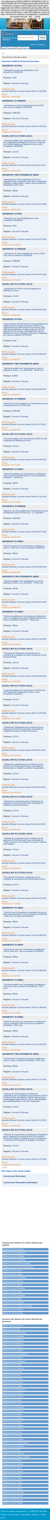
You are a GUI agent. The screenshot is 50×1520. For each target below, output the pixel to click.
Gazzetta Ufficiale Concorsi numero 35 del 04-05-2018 (24, 310)
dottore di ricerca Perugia (12, 1439)
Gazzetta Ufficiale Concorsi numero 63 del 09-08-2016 (24, 567)
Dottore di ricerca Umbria (12, 1309)
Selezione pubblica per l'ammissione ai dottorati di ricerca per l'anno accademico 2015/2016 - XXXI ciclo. (24, 986)
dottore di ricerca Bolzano (12, 1343)
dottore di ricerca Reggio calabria (16, 1457)
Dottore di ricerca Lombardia (14, 1278)
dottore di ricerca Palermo (13, 1429)
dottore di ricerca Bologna (13, 1340)
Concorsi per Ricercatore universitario (20, 1183)
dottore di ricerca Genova (12, 1393)
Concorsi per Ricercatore (14, 1176)
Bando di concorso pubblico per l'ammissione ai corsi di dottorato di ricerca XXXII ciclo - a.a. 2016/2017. (25, 512)
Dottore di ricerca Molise (12, 1285)
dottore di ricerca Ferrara (12, 1379)
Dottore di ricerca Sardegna (13, 1295)
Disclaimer (35, 1514)
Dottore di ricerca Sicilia (12, 1299)
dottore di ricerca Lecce (12, 1400)
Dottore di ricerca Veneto (12, 1313)
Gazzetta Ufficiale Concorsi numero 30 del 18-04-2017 (24, 460)
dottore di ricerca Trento (12, 1478)
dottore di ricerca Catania (12, 1358)
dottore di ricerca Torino (12, 1475)
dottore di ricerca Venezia (12, 1492)
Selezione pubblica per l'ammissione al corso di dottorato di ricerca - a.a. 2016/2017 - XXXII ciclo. (23, 582)
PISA (14, 78)
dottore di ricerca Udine (12, 1485)
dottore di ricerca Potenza (12, 1453)
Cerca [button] (42, 38)
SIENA (15, 191)
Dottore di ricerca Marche (12, 1281)
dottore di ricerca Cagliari (12, 1350)
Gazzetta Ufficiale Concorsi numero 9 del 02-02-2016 (23, 750)
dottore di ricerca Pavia (11, 1436)
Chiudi (37, 17)
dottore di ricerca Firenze (12, 1382)
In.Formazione (13, 1514)
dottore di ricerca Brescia (12, 1347)
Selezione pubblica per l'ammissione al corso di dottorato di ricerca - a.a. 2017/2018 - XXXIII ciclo (23, 369)
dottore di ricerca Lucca (12, 1404)
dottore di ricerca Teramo (12, 1471)
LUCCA (15, 152)
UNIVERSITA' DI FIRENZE (14, 101)
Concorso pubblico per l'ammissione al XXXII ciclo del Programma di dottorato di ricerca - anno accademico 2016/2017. (24, 692)
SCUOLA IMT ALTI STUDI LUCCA (17, 136)
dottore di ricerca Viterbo (12, 1503)
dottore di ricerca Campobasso (15, 1354)
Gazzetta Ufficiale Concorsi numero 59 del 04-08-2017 (24, 389)
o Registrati (40, 44)
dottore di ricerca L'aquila (12, 1397)
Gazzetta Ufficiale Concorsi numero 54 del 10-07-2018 (24, 204)
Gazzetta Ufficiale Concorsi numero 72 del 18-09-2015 (24, 970)
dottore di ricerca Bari (11, 1329)
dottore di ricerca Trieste (12, 1482)
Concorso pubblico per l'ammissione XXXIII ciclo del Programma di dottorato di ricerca (25, 439)
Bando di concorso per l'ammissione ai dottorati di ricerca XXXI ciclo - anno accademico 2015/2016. (24, 950)
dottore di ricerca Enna (11, 1375)
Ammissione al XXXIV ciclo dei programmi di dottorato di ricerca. (22, 290)
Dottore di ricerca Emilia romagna (16, 1263)
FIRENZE (16, 113)
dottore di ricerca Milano (12, 1414)
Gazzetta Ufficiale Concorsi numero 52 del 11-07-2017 (24, 424)
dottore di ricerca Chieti (12, 1365)
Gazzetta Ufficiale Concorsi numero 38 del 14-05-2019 (24, 91)
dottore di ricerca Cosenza (13, 1368)
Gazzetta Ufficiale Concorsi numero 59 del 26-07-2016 (24, 602)
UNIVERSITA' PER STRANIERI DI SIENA (20, 175)
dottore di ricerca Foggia (12, 1386)
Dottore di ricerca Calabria (13, 1256)
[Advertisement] (25, 1213)
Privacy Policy (25, 1514)
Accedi (32, 44)
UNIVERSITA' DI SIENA (12, 469)
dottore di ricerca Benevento (14, 1333)
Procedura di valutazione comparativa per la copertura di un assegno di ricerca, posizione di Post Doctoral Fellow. (24, 655)
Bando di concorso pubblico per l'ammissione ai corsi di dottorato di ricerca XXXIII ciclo (25, 404)
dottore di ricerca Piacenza (13, 1446)
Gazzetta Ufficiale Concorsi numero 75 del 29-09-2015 (24, 935)
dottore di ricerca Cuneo (12, 1372)
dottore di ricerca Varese (12, 1489)
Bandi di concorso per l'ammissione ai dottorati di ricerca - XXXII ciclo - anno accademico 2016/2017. (24, 547)
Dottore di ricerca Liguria (12, 1274)
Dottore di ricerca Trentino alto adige (17, 1306)
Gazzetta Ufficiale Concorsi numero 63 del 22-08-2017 (24, 354)
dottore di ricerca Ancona (12, 1326)
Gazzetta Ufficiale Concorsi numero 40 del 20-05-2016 (24, 676)
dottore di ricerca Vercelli (12, 1496)
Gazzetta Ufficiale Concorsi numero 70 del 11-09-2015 (24, 1007)
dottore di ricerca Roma (12, 1460)
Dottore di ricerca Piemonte (13, 1288)
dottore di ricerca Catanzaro (13, 1361)
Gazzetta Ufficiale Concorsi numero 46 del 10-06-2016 (24, 639)
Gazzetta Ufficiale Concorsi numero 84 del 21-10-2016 (24, 497)
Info (30, 17)
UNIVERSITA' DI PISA (12, 66)
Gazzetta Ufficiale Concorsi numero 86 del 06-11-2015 (24, 898)
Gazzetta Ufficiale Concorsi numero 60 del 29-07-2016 (24, 532)
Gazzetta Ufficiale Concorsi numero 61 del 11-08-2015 (24, 1044)
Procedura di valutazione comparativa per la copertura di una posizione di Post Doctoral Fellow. (24, 878)
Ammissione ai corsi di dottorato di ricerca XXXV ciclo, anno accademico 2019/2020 (23, 106)
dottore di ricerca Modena (12, 1418)
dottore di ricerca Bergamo (13, 1336)
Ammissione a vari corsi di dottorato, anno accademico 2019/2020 (20, 71)
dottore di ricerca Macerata (13, 1407)
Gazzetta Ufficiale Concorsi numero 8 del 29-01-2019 (23, 165)
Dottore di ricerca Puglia (12, 1292)
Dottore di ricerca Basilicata (13, 1253)
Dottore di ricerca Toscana (13, 1302)
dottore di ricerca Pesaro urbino (15, 1443)
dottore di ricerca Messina (13, 1411)
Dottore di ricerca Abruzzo (13, 1249)
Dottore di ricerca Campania (14, 1260)
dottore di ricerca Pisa (11, 1450)
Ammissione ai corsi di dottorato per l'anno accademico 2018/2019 (21, 219)
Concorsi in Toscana (20, 83)
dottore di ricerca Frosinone (13, 1390)
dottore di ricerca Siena (12, 1468)
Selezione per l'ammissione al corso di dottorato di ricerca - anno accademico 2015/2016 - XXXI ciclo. (24, 1059)
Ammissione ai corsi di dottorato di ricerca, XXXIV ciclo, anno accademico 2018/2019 (24, 254)
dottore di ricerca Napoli (12, 1421)
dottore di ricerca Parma (12, 1432)
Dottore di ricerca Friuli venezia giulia (17, 1267)
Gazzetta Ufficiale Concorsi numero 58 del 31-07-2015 (24, 1079)
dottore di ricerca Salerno (12, 1464)
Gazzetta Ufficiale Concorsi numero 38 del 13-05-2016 (24, 713)
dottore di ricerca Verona (12, 1500)
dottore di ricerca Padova (12, 1425)
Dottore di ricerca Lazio (12, 1270)
